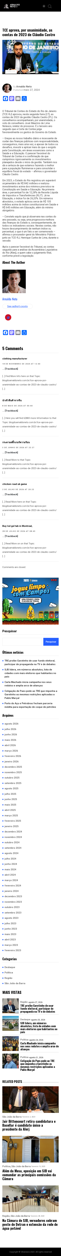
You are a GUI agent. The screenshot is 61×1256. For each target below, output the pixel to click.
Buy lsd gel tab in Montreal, (17, 526)
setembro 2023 (13, 912)
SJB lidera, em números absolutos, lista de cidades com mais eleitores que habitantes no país (30, 673)
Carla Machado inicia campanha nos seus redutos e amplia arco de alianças (28, 684)
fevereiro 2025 (13, 820)
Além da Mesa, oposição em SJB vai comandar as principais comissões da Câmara (29, 1175)
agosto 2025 (11, 788)
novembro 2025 (13, 772)
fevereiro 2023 (13, 950)
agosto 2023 (11, 918)
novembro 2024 (13, 837)
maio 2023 (10, 934)
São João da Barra (15, 983)
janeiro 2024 (12, 891)
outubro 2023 (12, 907)
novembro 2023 (13, 901)
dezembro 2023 (13, 896)
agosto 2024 (11, 853)
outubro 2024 (12, 842)
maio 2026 (10, 740)
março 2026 (11, 750)
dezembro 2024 (13, 831)
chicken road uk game (14, 484)
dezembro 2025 (13, 766)
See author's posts (17, 306)
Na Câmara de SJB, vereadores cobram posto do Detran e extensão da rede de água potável (30, 1224)
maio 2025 (10, 804)
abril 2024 (10, 874)
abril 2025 (10, 810)
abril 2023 (10, 939)
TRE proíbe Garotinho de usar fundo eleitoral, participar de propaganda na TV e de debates (30, 662)
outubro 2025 (12, 777)
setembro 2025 (13, 783)
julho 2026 (10, 729)
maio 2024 (10, 869)
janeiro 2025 (12, 826)
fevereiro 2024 (13, 885)
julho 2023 (10, 923)
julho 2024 (10, 858)
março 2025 (11, 815)
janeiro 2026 (12, 761)
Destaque (10, 967)
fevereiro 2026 (13, 756)
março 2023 (11, 945)
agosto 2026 (11, 723)
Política (9, 972)
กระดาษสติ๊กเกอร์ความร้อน (16, 442)
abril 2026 (10, 745)
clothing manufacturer (14, 358)
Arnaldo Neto (24, 86)
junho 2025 (11, 799)
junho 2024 (11, 864)
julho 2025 (10, 794)
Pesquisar (9, 631)
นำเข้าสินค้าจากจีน (12, 400)
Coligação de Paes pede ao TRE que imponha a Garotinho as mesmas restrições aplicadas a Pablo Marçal (31, 694)
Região (8, 978)
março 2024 (11, 880)
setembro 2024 (13, 848)
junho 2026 (11, 734)
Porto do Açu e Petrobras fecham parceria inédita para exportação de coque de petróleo (30, 705)
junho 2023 (11, 928)
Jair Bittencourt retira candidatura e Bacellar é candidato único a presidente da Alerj (29, 1125)
